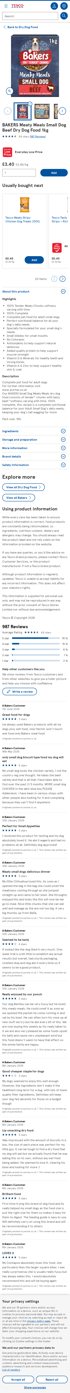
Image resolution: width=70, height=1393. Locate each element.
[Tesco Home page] (17, 6)
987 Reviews (37, 136)
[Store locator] (64, 6)
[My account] (54, 6)
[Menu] (6, 6)
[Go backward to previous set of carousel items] (54, 279)
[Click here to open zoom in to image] (9, 91)
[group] (24, 232)
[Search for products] (64, 16)
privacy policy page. (39, 1321)
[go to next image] (62, 111)
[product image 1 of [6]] (35, 66)
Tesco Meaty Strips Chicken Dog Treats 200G (22, 219)
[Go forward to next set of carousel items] (63, 279)
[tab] (23, 111)
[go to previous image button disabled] (7, 111)
